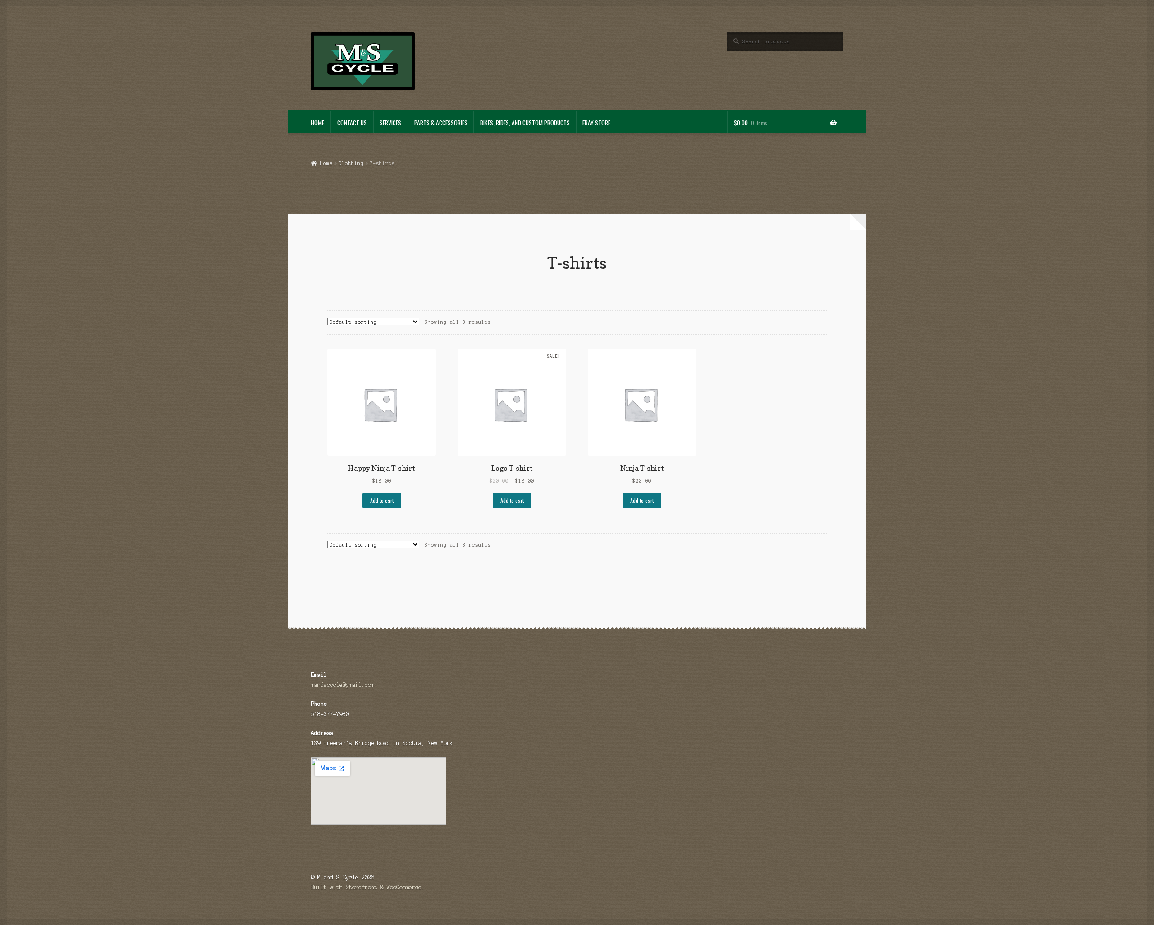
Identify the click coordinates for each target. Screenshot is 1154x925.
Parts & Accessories (440, 122)
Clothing (351, 163)
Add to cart (382, 500)
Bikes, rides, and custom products (525, 122)
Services (390, 122)
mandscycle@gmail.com (342, 685)
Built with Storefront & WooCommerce (366, 887)
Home (317, 122)
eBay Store (596, 122)
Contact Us (352, 122)
